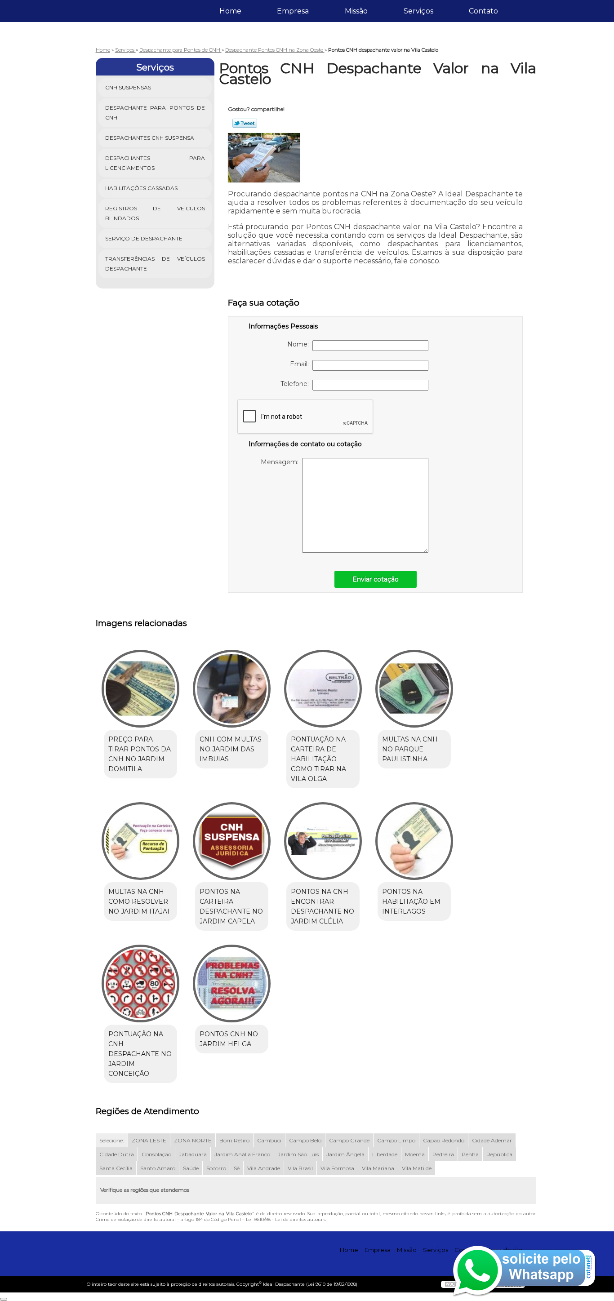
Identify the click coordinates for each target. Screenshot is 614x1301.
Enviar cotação (375, 579)
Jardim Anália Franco (242, 1154)
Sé (237, 1168)
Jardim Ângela (345, 1154)
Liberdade (384, 1154)
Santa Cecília (116, 1168)
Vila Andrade (263, 1168)
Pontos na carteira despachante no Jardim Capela (231, 906)
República (499, 1154)
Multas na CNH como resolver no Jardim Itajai (138, 901)
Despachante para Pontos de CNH (155, 112)
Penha (470, 1154)
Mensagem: (281, 462)
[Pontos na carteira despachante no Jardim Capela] (232, 841)
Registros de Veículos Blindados (155, 213)
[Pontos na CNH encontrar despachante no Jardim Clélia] (323, 841)
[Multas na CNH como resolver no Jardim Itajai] (140, 841)
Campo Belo (305, 1140)
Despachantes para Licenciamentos (155, 163)
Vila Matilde (417, 1168)
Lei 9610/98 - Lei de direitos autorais (285, 1219)
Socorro (216, 1168)
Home (230, 11)
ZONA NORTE (193, 1140)
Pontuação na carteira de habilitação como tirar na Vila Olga (318, 759)
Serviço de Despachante (143, 238)
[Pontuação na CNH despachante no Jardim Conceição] (140, 983)
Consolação (156, 1154)
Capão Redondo (443, 1140)
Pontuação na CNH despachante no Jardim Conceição (140, 1054)
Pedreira (443, 1154)
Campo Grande (349, 1140)
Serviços (418, 11)
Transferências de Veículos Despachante (155, 263)
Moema (415, 1154)
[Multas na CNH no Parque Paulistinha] (414, 689)
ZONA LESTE (149, 1140)
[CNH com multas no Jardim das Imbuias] (232, 689)
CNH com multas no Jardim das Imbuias (231, 749)
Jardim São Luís (298, 1154)
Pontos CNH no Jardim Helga (229, 1039)
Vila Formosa (337, 1168)
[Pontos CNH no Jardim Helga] (232, 983)
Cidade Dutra (116, 1154)
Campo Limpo (396, 1140)
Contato (483, 11)
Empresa (293, 11)
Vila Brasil (300, 1168)
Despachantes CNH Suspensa (149, 137)
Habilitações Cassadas (141, 188)
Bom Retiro (234, 1140)
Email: (301, 364)
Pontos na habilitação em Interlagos (411, 901)
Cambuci (269, 1140)
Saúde (191, 1168)
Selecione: (111, 1140)
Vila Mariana (378, 1168)
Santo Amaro (157, 1168)
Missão (356, 11)
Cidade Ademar (492, 1140)
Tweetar (244, 123)
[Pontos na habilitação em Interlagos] (414, 841)
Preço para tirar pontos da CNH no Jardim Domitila (139, 754)
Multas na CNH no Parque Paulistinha (410, 749)
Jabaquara (193, 1154)
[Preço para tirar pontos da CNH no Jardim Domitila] (140, 689)
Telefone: (296, 384)
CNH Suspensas (128, 87)
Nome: (299, 344)
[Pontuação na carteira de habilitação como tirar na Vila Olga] (323, 689)
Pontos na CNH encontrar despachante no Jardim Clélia (322, 906)
